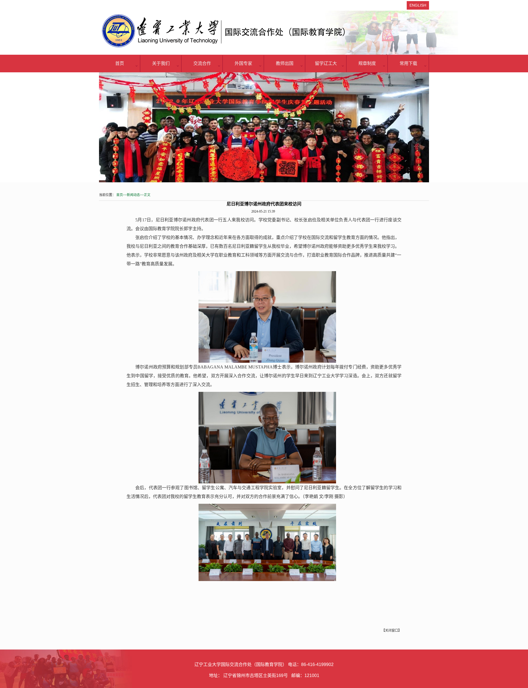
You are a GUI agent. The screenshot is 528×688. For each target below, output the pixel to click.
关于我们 (161, 63)
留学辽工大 (326, 63)
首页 (119, 63)
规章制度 (367, 63)
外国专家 (243, 63)
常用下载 (408, 63)
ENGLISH (417, 5)
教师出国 (284, 63)
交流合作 (202, 63)
